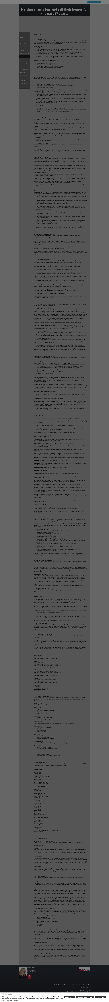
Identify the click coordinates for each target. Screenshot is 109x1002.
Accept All (69, 997)
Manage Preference (85, 997)
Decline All (100, 997)
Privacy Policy (16, 1000)
